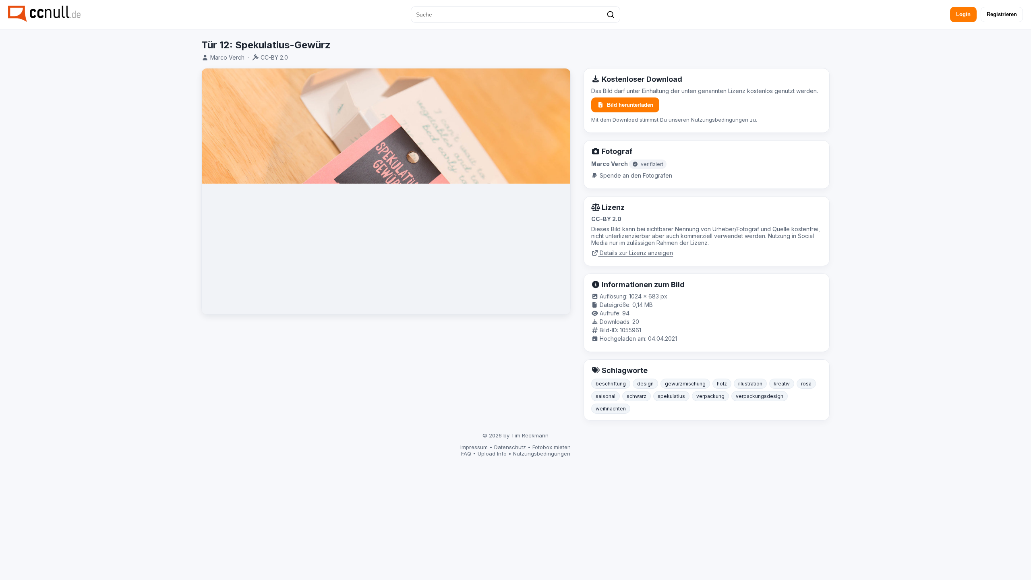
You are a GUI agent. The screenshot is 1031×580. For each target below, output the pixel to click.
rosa (806, 384)
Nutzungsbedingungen (719, 119)
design (645, 384)
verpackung (710, 396)
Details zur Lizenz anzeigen (635, 252)
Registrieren (1002, 14)
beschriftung (611, 384)
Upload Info (492, 453)
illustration (750, 384)
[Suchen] (610, 14)
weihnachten (611, 409)
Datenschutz (510, 447)
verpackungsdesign (759, 396)
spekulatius (671, 396)
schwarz (636, 396)
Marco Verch (227, 57)
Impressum (474, 447)
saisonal (605, 396)
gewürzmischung (685, 384)
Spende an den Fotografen (635, 175)
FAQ (466, 453)
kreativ (782, 384)
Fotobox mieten (551, 447)
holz (722, 384)
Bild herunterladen (630, 105)
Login (963, 14)
